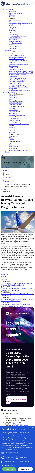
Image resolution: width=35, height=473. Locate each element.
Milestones (12, 15)
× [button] (33, 428)
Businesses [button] (8, 50)
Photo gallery (13, 136)
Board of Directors (14, 20)
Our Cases (12, 108)
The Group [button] (8, 9)
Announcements (14, 118)
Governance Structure (15, 103)
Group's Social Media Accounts (18, 150)
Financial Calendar (14, 120)
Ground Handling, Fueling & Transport (21, 71)
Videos (11, 138)
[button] (17, 465)
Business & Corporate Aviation (18, 64)
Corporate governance (15, 41)
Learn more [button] (4, 167)
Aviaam (7, 181)
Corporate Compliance (15, 104)
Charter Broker (13, 67)
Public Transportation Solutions (18, 78)
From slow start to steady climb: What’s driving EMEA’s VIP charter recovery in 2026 (15, 305)
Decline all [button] (25, 469)
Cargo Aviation (13, 66)
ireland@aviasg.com (16, 424)
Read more (15, 449)
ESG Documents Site (15, 43)
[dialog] (17, 449)
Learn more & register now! (16, 400)
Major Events (13, 97)
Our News (12, 132)
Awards (11, 29)
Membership (12, 31)
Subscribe (12, 127)
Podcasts (11, 139)
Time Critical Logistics (15, 83)
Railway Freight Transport (17, 80)
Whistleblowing (13, 39)
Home (6, 170)
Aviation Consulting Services (17, 57)
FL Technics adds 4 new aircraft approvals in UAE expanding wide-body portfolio (16, 289)
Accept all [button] (9, 469)
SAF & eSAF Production (16, 85)
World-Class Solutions (15, 13)
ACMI (11, 53)
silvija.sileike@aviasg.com (20, 426)
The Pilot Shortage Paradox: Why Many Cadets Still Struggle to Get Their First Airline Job (17, 284)
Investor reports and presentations (19, 124)
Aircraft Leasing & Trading (17, 55)
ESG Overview (13, 34)
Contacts (11, 99)
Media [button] (7, 129)
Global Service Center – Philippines (20, 90)
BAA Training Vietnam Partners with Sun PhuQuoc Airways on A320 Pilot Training (17, 300)
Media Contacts (13, 147)
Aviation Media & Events (16, 59)
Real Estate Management (16, 81)
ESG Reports (13, 122)
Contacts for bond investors (17, 115)
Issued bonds (13, 113)
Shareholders (13, 96)
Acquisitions (12, 48)
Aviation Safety (13, 110)
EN (2, 155)
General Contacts (14, 46)
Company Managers (15, 22)
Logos (10, 143)
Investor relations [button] (10, 92)
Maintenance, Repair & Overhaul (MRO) (21, 73)
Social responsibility (15, 38)
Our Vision (12, 16)
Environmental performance (17, 36)
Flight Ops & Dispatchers (16, 69)
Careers (7, 152)
